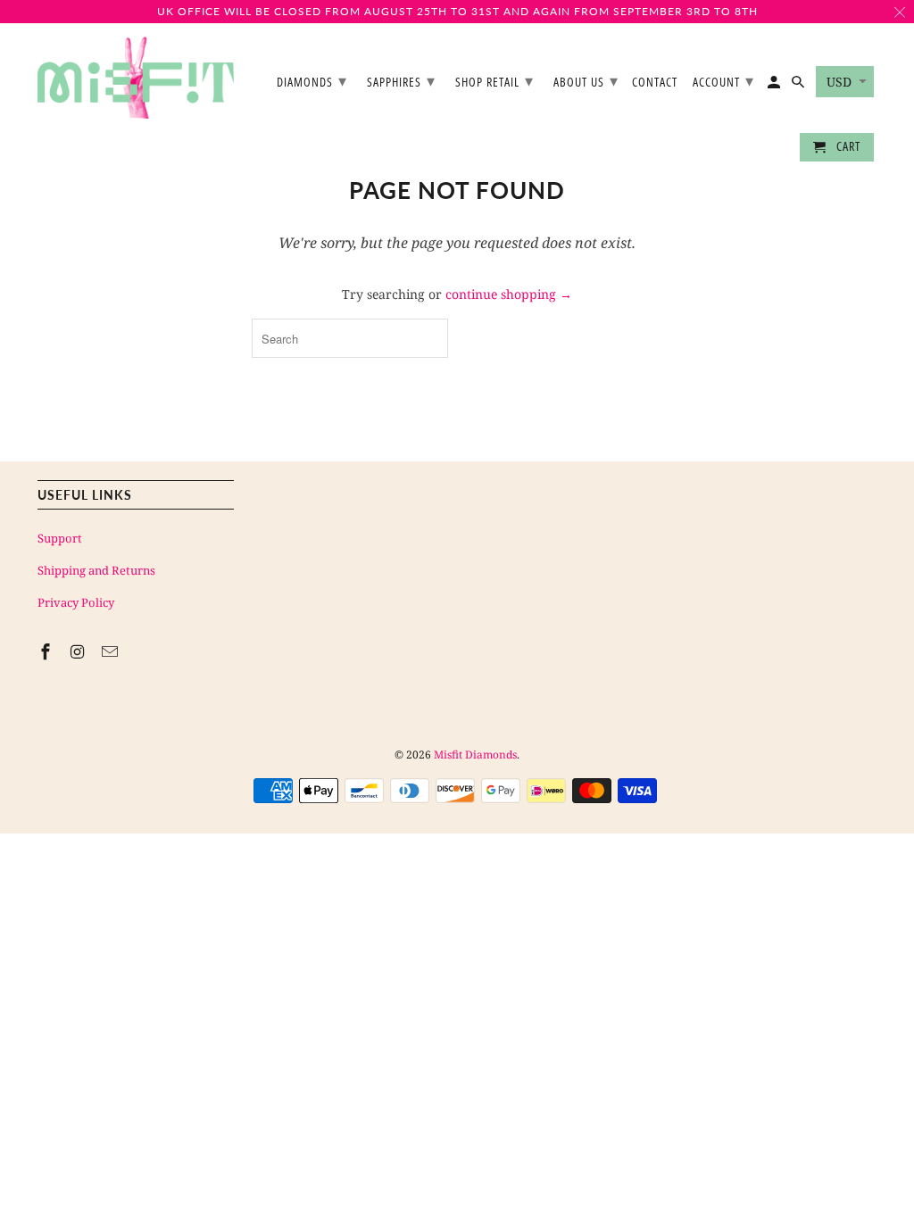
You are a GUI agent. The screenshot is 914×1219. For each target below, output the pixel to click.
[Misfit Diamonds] (135, 78)
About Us (586, 80)
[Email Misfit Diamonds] (111, 651)
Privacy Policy (75, 602)
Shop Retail (494, 80)
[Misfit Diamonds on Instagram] (79, 651)
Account (723, 80)
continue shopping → (508, 294)
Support (59, 538)
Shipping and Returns (96, 570)
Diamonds (312, 80)
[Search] (799, 85)
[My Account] (775, 85)
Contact (654, 82)
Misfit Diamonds (475, 754)
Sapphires (401, 80)
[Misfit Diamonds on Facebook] (47, 651)
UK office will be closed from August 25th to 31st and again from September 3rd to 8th (457, 11)
